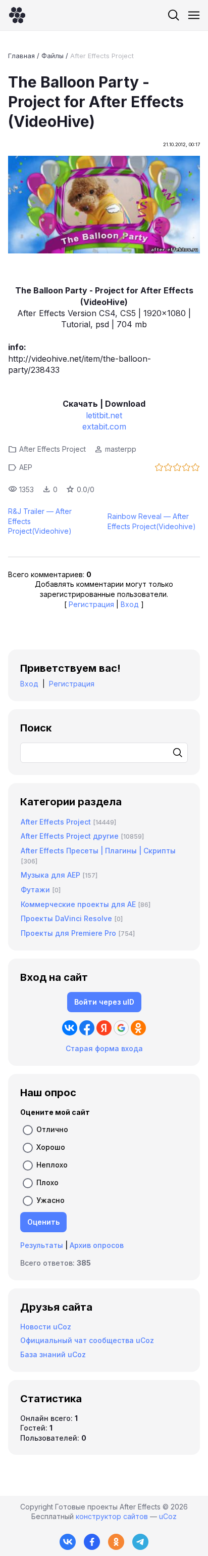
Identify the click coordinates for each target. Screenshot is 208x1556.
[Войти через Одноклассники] (138, 1027)
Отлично (52, 1129)
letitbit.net (104, 415)
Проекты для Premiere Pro (68, 933)
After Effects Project (102, 56)
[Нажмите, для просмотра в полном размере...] (104, 206)
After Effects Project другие (70, 836)
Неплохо (52, 1164)
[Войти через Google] (121, 1027)
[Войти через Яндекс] (104, 1027)
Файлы (52, 56)
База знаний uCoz (53, 1354)
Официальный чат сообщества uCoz (87, 1340)
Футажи (35, 889)
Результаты (41, 1245)
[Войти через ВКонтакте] (69, 1027)
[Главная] (17, 15)
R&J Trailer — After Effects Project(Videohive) (40, 521)
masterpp (120, 449)
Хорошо (50, 1146)
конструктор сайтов (112, 1516)
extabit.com (104, 426)
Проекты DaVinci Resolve (66, 918)
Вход (130, 604)
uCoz (168, 1516)
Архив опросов (97, 1245)
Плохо (47, 1182)
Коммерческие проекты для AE (78, 904)
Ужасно (50, 1199)
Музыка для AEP (50, 875)
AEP (25, 467)
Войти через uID (104, 1002)
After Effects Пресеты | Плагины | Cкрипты (98, 850)
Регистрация (91, 604)
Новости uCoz (45, 1326)
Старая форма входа (104, 1048)
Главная (21, 56)
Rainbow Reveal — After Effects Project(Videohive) (152, 521)
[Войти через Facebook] (86, 1027)
